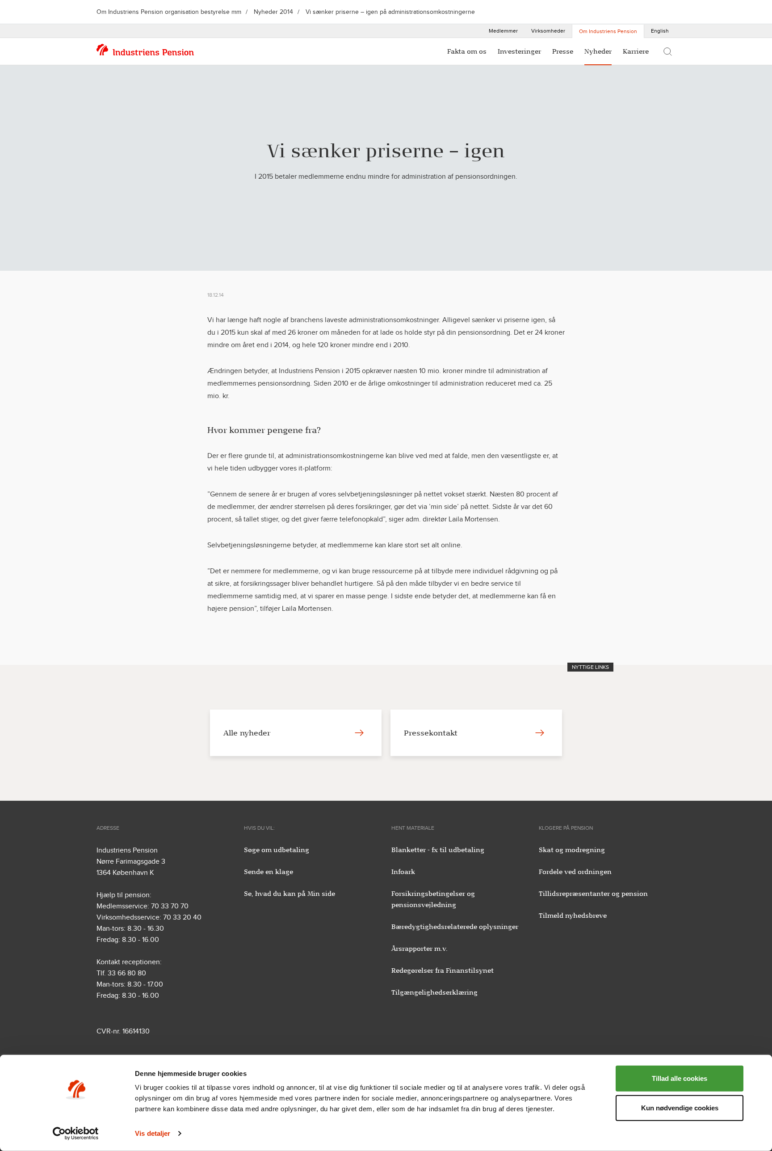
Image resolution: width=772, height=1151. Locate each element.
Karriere (636, 51)
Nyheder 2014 (273, 11)
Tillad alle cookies (679, 1078)
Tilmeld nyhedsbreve (573, 916)
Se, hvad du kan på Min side (289, 894)
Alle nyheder (246, 732)
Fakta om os (467, 51)
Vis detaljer (152, 1133)
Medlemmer (503, 31)
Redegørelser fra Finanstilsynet (442, 970)
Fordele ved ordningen (575, 872)
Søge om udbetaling (276, 850)
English (660, 31)
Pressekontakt (430, 732)
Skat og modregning (572, 850)
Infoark (403, 872)
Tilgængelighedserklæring (434, 992)
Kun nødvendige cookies (679, 1107)
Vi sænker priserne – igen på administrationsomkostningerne (390, 11)
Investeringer (519, 51)
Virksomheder (548, 31)
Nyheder (598, 51)
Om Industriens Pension (608, 31)
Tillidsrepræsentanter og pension (593, 894)
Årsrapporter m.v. (419, 949)
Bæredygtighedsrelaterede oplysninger (454, 927)
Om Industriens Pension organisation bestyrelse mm (168, 11)
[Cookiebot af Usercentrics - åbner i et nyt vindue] (76, 1133)
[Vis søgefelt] (668, 51)
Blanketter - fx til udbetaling (437, 850)
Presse (562, 51)
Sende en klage (268, 872)
